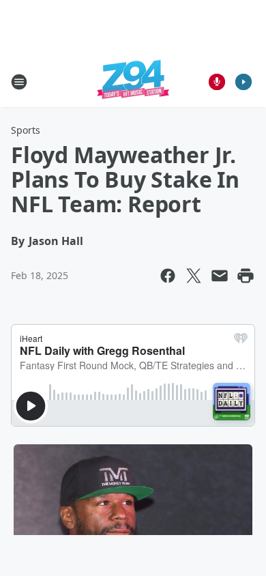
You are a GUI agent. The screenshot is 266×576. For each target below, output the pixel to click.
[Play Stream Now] (243, 82)
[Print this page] (245, 275)
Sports (25, 130)
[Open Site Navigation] (19, 82)
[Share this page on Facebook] (167, 275)
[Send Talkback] (217, 82)
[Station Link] (133, 81)
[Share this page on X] (193, 275)
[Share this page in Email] (219, 275)
